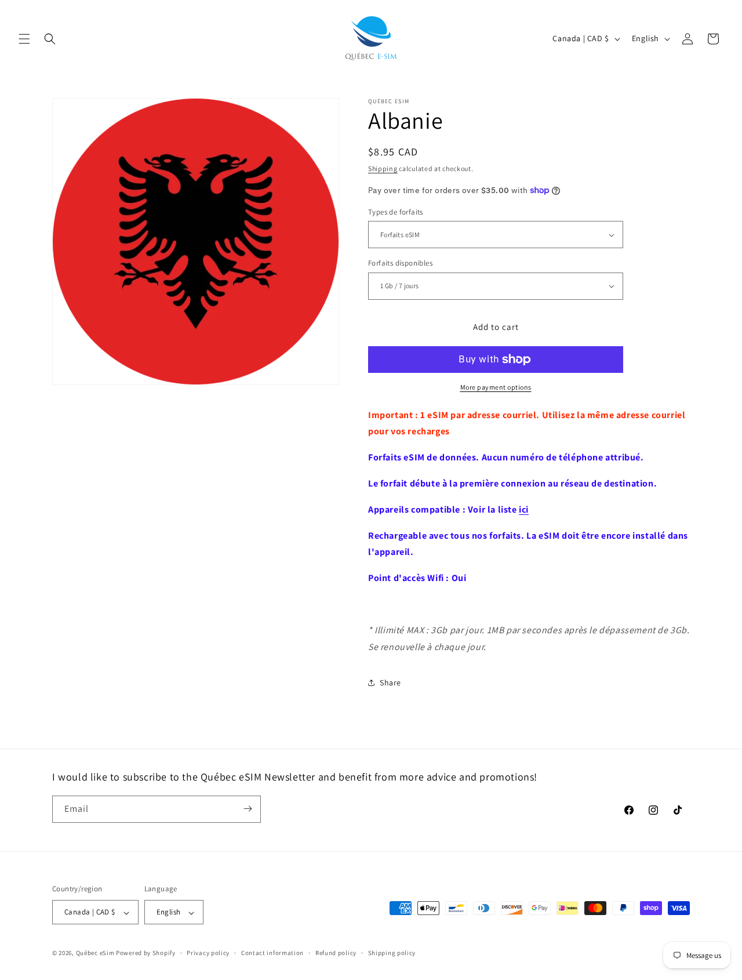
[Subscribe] (247, 808)
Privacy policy (208, 953)
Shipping (383, 168)
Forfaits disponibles (400, 263)
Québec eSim (95, 953)
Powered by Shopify (146, 953)
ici (524, 509)
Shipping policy (392, 953)
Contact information (272, 953)
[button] (24, 39)
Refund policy (336, 953)
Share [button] (390, 682)
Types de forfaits (395, 212)
